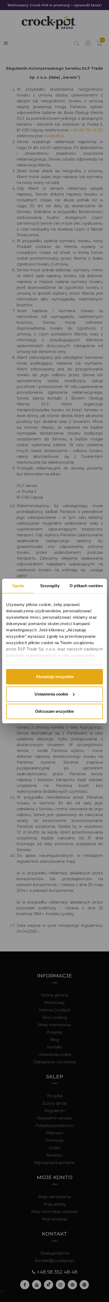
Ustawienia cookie (51, 694)
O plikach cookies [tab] (86, 585)
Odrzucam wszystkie (54, 711)
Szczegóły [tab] (50, 585)
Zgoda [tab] (18, 585)
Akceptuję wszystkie (55, 676)
